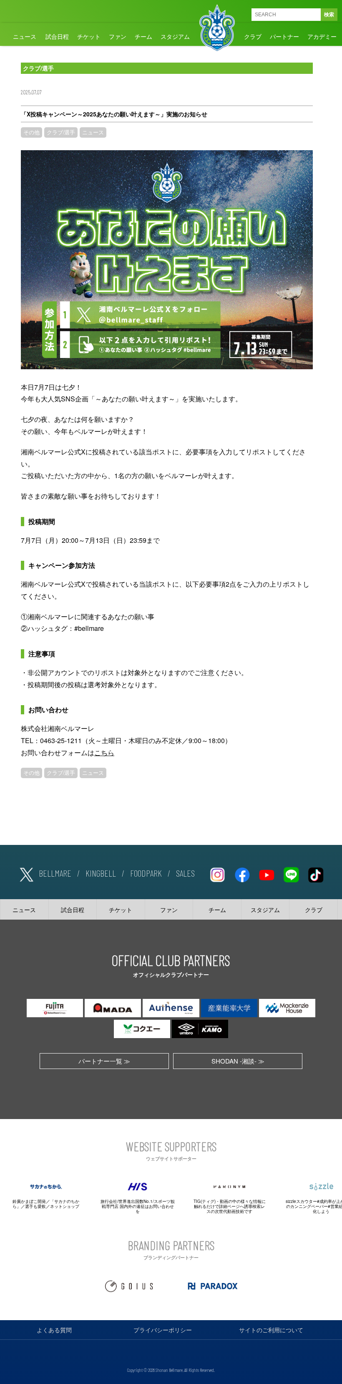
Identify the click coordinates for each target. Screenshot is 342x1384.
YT (266, 873)
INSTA (217, 873)
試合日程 (57, 36)
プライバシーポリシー (162, 1330)
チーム (143, 36)
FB (242, 873)
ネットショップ (64, 1206)
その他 (31, 132)
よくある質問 (54, 1330)
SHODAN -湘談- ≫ (237, 1060)
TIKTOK (316, 873)
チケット (89, 36)
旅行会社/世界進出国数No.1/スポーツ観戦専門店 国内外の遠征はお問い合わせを (138, 1206)
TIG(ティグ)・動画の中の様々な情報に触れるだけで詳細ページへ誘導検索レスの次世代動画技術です (230, 1206)
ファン (117, 36)
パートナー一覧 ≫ (104, 1060)
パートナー (284, 36)
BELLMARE (55, 872)
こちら (104, 752)
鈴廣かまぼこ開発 (29, 1201)
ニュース (24, 36)
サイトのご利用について (271, 1330)
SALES (185, 872)
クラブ (253, 36)
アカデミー (322, 36)
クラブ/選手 (61, 132)
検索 (329, 15)
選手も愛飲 (35, 1206)
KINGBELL (101, 872)
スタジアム (175, 36)
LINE (291, 873)
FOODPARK (146, 872)
